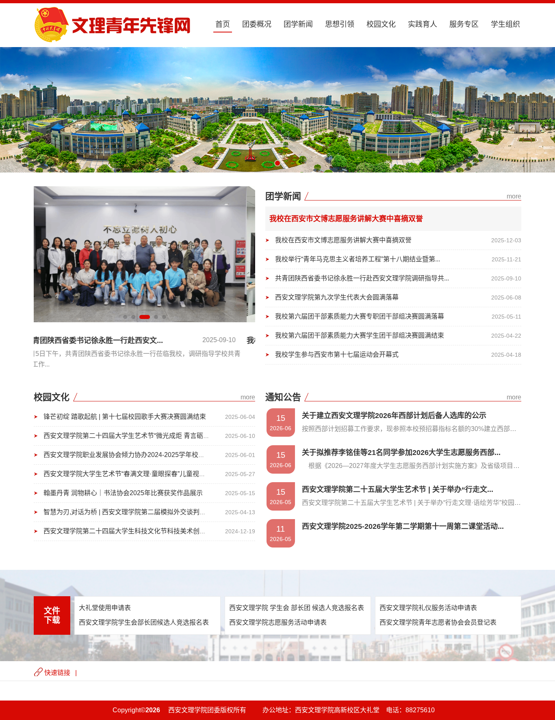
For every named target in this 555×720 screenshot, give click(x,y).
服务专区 (464, 24)
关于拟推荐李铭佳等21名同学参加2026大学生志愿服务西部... (401, 452)
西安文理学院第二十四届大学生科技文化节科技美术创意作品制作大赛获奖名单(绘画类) (169, 531)
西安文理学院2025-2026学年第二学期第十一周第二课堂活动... (403, 526)
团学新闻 (298, 24)
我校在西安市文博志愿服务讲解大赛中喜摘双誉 (346, 219)
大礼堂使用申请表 (105, 607)
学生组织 (505, 24)
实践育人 (422, 24)
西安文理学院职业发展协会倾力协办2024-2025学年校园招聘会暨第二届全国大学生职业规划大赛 (182, 454)
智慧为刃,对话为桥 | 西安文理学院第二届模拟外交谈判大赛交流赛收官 (144, 512)
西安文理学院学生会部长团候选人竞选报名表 (144, 622)
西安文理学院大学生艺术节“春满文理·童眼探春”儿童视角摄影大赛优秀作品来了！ (160, 473)
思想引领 (339, 24)
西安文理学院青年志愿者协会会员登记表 (437, 622)
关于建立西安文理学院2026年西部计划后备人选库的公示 (394, 416)
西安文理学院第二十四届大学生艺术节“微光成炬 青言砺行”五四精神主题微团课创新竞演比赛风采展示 (189, 435)
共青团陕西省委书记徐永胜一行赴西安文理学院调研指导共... (362, 278)
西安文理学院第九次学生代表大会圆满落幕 (337, 297)
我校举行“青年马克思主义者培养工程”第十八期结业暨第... (357, 259)
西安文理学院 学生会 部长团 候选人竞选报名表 (296, 607)
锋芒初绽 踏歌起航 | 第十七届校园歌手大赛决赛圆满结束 (124, 416)
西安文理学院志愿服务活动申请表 (278, 622)
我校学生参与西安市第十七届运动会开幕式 (337, 354)
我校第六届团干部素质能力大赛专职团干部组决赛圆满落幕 (359, 316)
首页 (222, 24)
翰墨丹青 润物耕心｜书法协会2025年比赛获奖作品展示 (123, 492)
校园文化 (381, 24)
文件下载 (52, 615)
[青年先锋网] (112, 40)
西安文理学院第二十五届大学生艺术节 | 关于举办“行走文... (397, 489)
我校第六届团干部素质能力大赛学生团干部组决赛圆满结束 (359, 335)
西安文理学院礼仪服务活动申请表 (428, 607)
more (514, 196)
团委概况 (256, 24)
